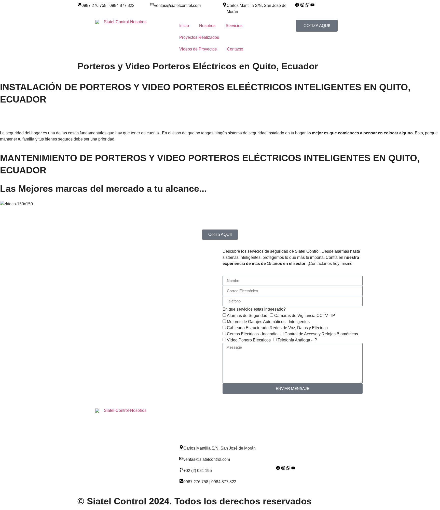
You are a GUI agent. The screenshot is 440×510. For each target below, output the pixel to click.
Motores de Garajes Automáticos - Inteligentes (268, 322)
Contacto (235, 49)
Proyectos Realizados (199, 37)
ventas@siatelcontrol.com (177, 5)
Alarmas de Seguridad (247, 315)
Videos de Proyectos (198, 49)
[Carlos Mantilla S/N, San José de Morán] (225, 5)
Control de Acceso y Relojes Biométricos (321, 334)
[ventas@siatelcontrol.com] (152, 5)
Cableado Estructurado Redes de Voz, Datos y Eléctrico (277, 328)
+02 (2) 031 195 (197, 470)
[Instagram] (283, 468)
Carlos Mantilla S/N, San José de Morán (219, 448)
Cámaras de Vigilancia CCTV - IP (304, 315)
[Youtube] (312, 5)
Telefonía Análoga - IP (297, 340)
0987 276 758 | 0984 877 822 (107, 5)
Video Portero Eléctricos (249, 340)
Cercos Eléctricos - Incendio (252, 334)
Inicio (184, 25)
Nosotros (207, 25)
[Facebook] (297, 5)
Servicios (234, 25)
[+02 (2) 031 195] (181, 470)
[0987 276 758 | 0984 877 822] (79, 5)
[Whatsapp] (307, 5)
